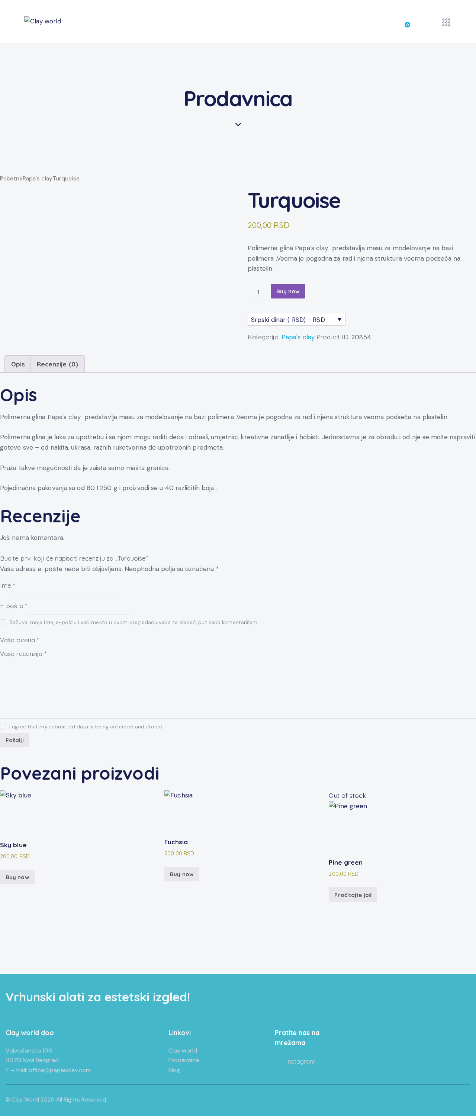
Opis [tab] (18, 364)
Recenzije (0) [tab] (57, 364)
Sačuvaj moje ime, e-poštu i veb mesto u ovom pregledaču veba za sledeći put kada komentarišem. (133, 622)
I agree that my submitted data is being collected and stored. (86, 726)
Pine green (346, 862)
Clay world (182, 1050)
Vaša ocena (19, 639)
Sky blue (13, 845)
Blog (174, 1070)
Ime (7, 585)
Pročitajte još (352, 894)
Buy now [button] (17, 877)
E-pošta (13, 605)
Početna (11, 178)
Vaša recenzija (23, 653)
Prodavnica (183, 1060)
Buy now (288, 291)
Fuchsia (176, 842)
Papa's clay (37, 178)
